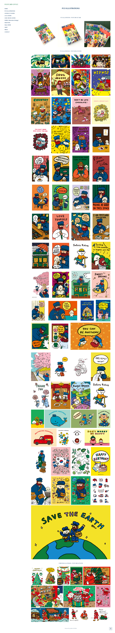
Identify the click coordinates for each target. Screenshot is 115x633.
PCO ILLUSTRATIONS (10, 11)
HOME (6, 8)
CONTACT (7, 32)
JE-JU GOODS (8, 15)
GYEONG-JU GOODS (10, 13)
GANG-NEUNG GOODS (10, 18)
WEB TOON (7, 22)
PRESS (6, 29)
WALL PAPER (8, 25)
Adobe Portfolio (73, 628)
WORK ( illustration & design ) (12, 20)
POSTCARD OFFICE (11, 4)
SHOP (6, 27)
